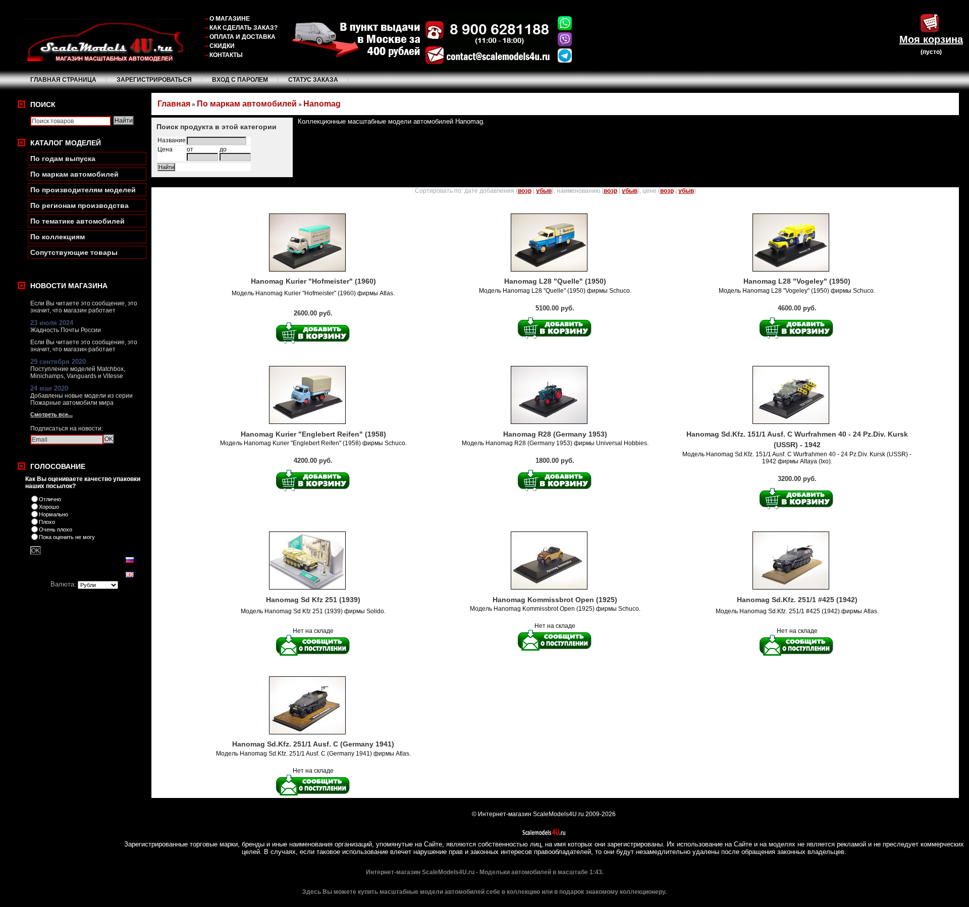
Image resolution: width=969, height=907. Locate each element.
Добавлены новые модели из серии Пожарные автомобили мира (81, 399)
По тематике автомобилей (77, 221)
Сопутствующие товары (74, 252)
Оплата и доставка (242, 36)
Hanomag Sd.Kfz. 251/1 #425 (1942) (797, 600)
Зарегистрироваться (154, 79)
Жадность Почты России (65, 330)
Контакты (226, 55)
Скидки (222, 45)
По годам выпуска (62, 158)
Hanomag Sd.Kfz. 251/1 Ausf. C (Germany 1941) (313, 744)
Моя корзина (931, 39)
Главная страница (63, 79)
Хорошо (49, 507)
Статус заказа (313, 79)
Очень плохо (55, 529)
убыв (544, 190)
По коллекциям (57, 237)
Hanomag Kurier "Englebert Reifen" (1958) (313, 434)
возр (524, 190)
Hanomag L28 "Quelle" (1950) (555, 281)
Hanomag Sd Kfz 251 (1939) (313, 600)
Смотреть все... (51, 414)
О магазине (229, 18)
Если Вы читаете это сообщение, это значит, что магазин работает (83, 307)
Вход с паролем (240, 79)
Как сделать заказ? (243, 27)
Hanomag (322, 103)
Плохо (47, 522)
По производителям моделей (83, 190)
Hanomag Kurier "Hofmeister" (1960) (313, 281)
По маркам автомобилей (74, 174)
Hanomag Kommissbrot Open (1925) (555, 600)
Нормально (53, 514)
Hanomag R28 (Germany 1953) (555, 434)
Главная (173, 103)
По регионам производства (79, 205)
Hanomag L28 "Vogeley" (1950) (796, 281)
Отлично (50, 499)
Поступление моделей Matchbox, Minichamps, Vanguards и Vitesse (77, 372)
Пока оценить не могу (67, 537)
